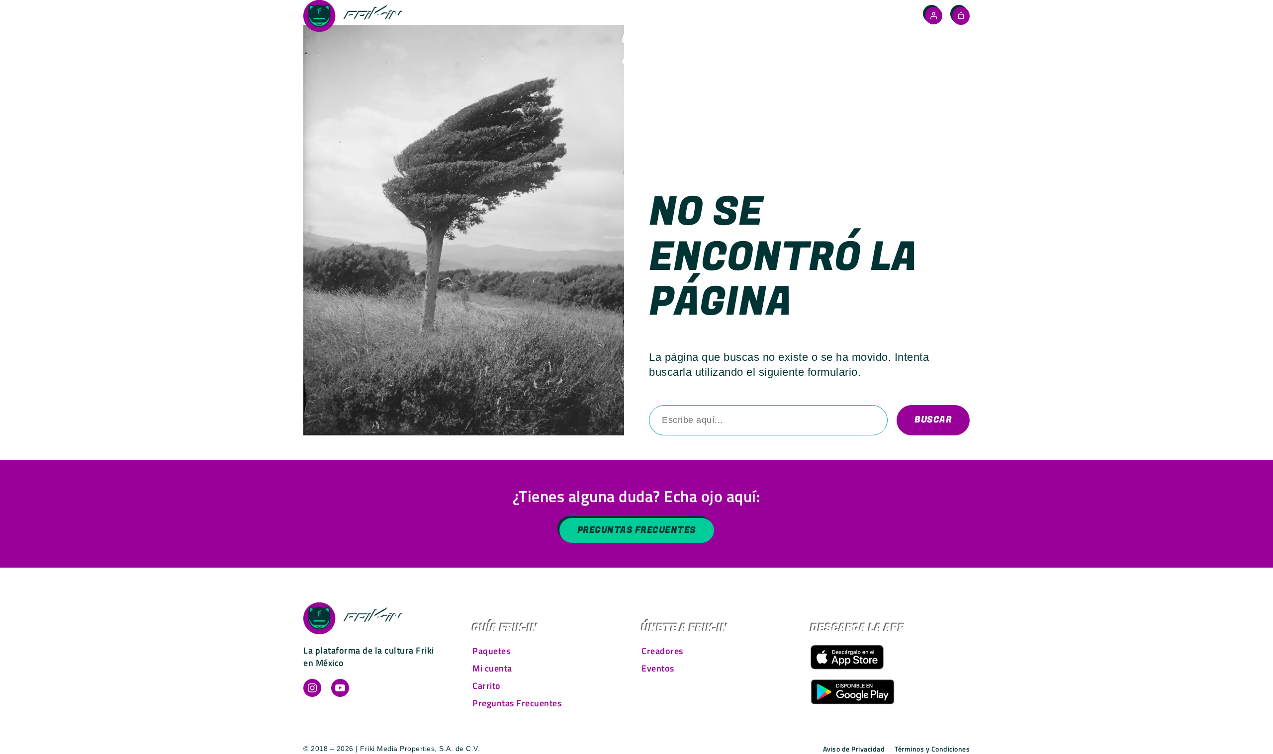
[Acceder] (933, 15)
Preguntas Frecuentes (636, 530)
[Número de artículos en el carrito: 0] (961, 15)
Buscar (933, 419)
